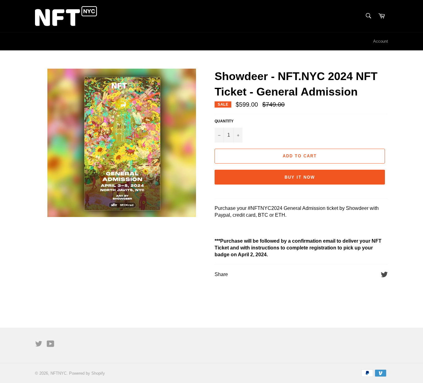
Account (380, 41)
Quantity (224, 121)
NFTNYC (58, 373)
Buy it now (300, 177)
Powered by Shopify (87, 373)
